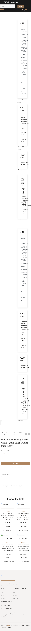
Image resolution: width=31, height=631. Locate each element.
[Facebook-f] (2, 584)
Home (3, 432)
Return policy (6, 605)
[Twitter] (6, 584)
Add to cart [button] (8, 507)
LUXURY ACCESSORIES (22, 181)
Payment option (6, 602)
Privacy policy (6, 609)
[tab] (5, 486)
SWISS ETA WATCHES (22, 156)
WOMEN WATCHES (22, 109)
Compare (5, 468)
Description (5, 486)
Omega (7, 432)
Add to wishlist (17, 468)
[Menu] (16, 223)
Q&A (20, 486)
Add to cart (15, 463)
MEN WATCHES (22, 24)
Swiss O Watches (25, 625)
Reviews (14, 486)
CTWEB (10, 627)
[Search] (2, 9)
